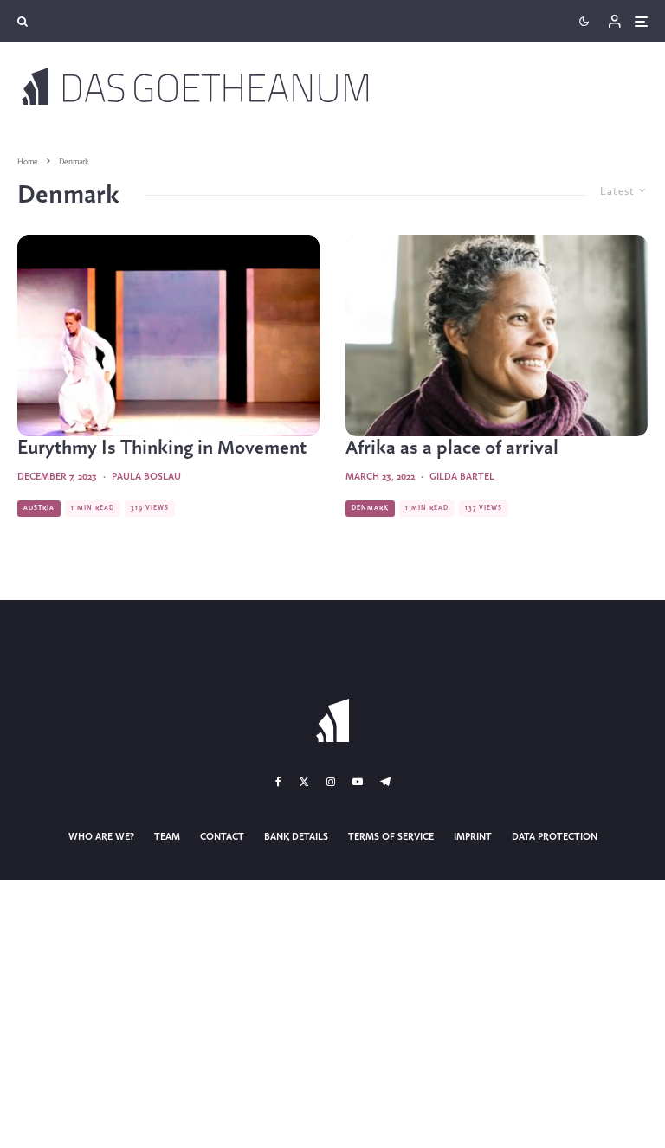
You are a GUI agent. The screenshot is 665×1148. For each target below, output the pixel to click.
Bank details (296, 837)
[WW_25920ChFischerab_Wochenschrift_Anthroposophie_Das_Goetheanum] (168, 336)
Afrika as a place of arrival (451, 448)
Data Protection (554, 837)
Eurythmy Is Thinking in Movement (162, 448)
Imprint (473, 837)
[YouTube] (357, 782)
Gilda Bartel (461, 477)
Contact (222, 837)
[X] (304, 782)
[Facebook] (278, 782)
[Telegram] (385, 782)
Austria (39, 508)
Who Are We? (101, 837)
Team (167, 837)
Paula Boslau (146, 477)
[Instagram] (331, 782)
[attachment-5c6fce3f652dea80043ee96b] (496, 336)
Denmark (370, 508)
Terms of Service (391, 837)
